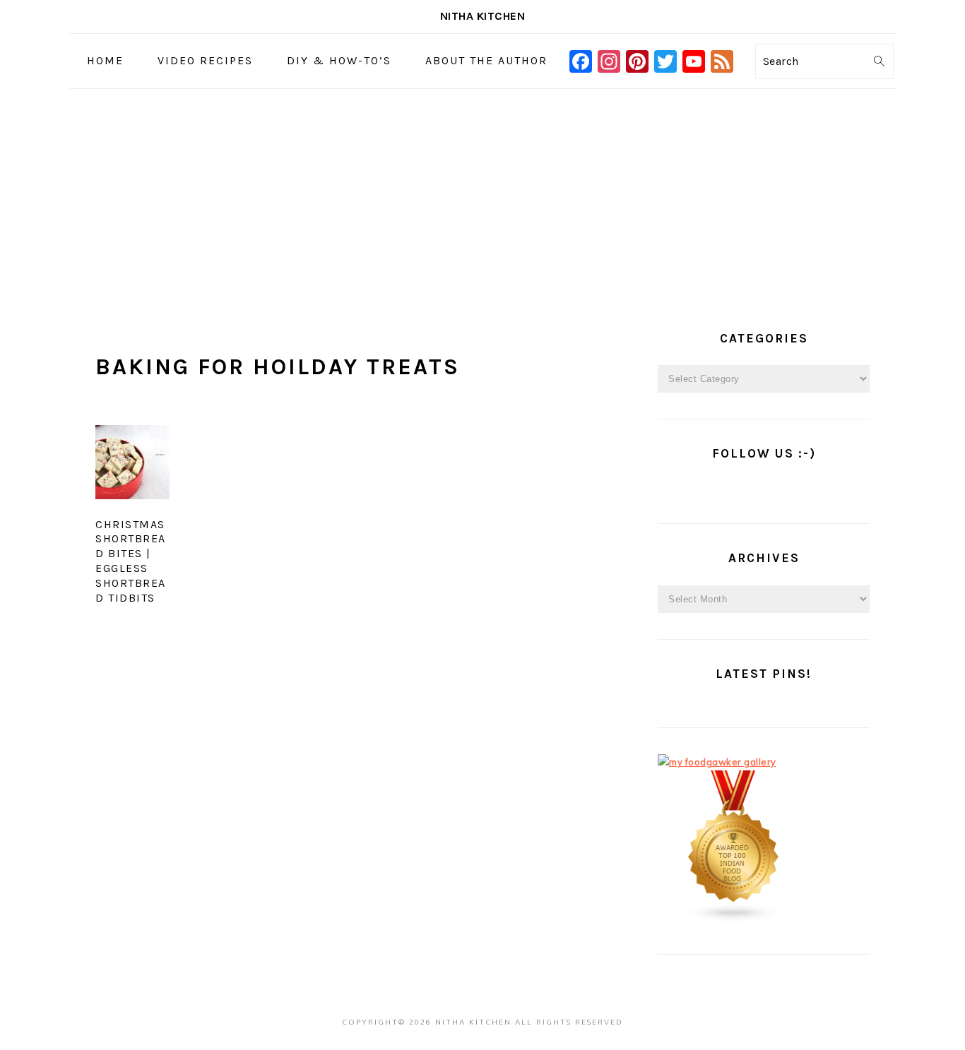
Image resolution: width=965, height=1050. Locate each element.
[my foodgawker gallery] (717, 762)
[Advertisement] (482, 195)
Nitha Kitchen (483, 16)
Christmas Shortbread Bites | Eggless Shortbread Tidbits (130, 561)
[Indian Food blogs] (734, 919)
